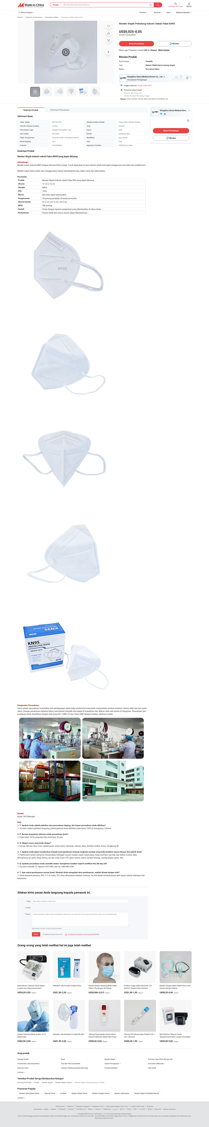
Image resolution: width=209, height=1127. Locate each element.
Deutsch (98, 1109)
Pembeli (143, 12)
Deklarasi (70, 1106)
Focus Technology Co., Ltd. (98, 1114)
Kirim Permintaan (136, 43)
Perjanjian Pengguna (83, 1106)
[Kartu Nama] (188, 120)
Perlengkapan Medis (51, 17)
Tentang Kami (60, 1106)
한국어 (122, 1109)
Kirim (36, 934)
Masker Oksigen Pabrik (100, 1093)
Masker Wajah (109, 1059)
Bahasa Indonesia (169, 1109)
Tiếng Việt (157, 1109)
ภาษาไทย (142, 1109)
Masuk (189, 6)
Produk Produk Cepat (137, 1106)
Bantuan (157, 12)
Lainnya (20, 1098)
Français (71, 1109)
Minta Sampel (163, 50)
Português (62, 1109)
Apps (168, 12)
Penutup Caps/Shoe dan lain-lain (160, 1059)
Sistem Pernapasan (111, 1063)
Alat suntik (152, 1068)
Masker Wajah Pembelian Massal (146, 1093)
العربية (115, 1109)
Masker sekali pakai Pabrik (29, 1093)
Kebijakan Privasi (98, 1106)
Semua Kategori (27, 12)
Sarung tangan (23, 1059)
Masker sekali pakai (122, 1093)
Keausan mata (22, 1068)
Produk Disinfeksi (110, 1068)
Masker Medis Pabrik (79, 1093)
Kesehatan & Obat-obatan (34, 17)
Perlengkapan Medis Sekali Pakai (72, 17)
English (46, 1109)
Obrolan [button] (175, 43)
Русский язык (80, 1109)
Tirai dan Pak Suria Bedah (70, 1063)
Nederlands (107, 1109)
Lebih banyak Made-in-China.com (117, 1106)
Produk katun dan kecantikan (28, 1063)
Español (53, 1109)
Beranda (20, 17)
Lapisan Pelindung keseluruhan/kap (74, 1068)
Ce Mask (63, 1093)
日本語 (129, 1109)
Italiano (90, 1109)
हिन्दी (135, 1109)
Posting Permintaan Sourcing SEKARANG (82, 934)
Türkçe (150, 1109)
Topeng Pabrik (49, 1093)
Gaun (63, 1059)
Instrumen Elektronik (156, 1063)
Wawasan (150, 1106)
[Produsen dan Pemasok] (30, 5)
